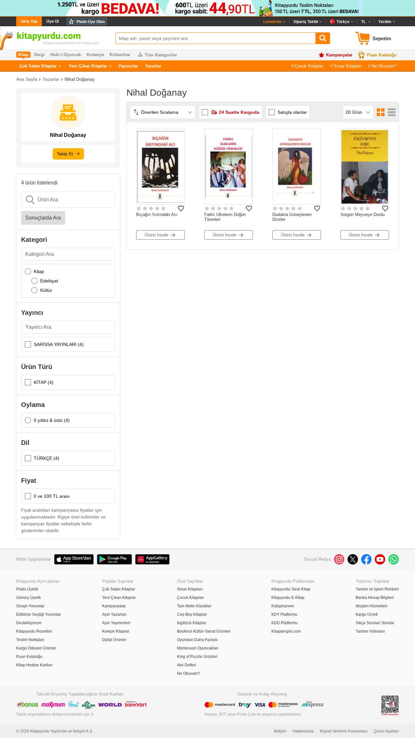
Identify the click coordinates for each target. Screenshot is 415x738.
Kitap (39, 271)
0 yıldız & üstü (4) (52, 420)
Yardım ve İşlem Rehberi (377, 589)
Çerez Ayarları (386, 731)
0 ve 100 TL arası (52, 496)
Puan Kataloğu (382, 55)
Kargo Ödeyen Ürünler (36, 648)
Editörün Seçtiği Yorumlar (38, 614)
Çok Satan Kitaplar (38, 66)
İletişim (280, 731)
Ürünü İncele (156, 234)
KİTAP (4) (43, 382)
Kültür (46, 290)
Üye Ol (52, 21)
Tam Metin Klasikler (194, 606)
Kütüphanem (282, 606)
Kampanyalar (339, 55)
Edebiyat (49, 280)
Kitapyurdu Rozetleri (34, 631)
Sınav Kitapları (348, 66)
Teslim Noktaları (30, 639)
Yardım (384, 21)
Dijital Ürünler (114, 639)
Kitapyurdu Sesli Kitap (290, 589)
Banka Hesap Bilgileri (375, 597)
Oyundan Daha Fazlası (197, 639)
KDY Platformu (284, 614)
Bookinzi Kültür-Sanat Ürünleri (204, 631)
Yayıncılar (128, 66)
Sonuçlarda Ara (43, 217)
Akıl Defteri (186, 665)
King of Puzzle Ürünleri (197, 656)
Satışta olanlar (292, 112)
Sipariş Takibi (305, 21)
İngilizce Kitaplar (191, 623)
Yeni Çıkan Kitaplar (88, 66)
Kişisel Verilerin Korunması (343, 731)
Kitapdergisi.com (286, 631)
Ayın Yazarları (114, 614)
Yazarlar (153, 66)
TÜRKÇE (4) (46, 458)
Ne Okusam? (384, 66)
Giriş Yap (29, 21)
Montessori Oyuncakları (198, 648)
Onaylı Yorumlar (30, 606)
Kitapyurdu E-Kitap (287, 597)
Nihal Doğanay (80, 79)
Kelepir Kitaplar (115, 631)
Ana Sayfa (26, 79)
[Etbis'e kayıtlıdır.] (390, 705)
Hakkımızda (303, 731)
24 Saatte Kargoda (239, 112)
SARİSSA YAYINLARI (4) (59, 344)
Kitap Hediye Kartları (34, 665)
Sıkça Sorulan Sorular (375, 623)
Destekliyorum (29, 623)
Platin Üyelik (27, 589)
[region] (68, 280)
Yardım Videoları (370, 631)
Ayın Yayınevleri (116, 623)
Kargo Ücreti (367, 614)
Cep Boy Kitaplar (192, 614)
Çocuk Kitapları (309, 66)
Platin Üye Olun (91, 21)
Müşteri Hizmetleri (371, 606)
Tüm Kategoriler (161, 55)
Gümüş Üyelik (28, 597)
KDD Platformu (284, 623)
